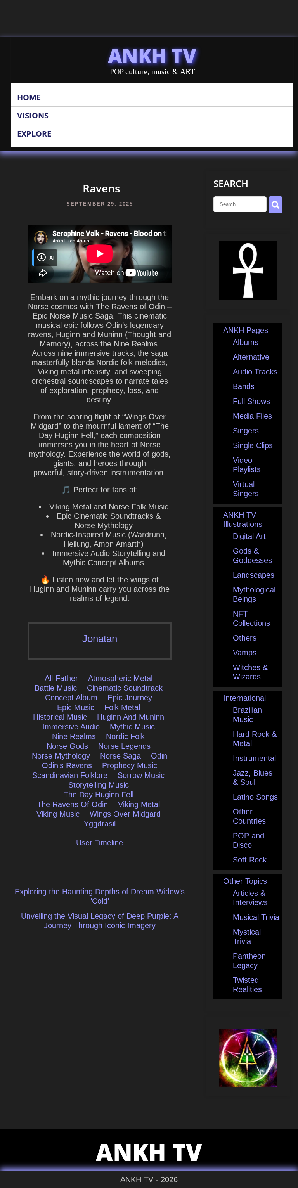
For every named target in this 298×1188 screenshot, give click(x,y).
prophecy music (129, 765)
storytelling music (98, 785)
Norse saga (120, 756)
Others (244, 638)
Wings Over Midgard (125, 814)
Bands (244, 386)
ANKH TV (152, 55)
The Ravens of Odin (72, 804)
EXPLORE (34, 133)
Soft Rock (250, 859)
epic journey (129, 697)
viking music (58, 814)
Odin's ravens (67, 765)
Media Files (252, 416)
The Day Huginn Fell (98, 794)
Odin (159, 756)
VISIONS (33, 115)
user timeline (99, 842)
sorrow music (141, 775)
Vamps (244, 652)
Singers (246, 430)
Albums (245, 342)
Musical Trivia (256, 917)
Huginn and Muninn (130, 717)
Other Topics (245, 881)
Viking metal (139, 804)
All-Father (61, 678)
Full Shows (251, 401)
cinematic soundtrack (125, 688)
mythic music (132, 726)
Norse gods (67, 746)
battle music (56, 688)
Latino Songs (255, 797)
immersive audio (71, 726)
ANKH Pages (245, 330)
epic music (75, 707)
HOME (29, 97)
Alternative (251, 357)
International (244, 698)
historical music (60, 717)
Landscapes (253, 575)
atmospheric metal (120, 678)
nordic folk (125, 736)
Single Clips (253, 445)
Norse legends (124, 746)
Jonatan (99, 638)
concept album (71, 697)
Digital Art (249, 536)
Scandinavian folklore (69, 775)
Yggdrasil (100, 823)
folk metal (122, 707)
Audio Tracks (255, 371)
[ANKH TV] (248, 297)
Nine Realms (74, 736)
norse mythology (61, 756)
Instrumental (254, 758)
